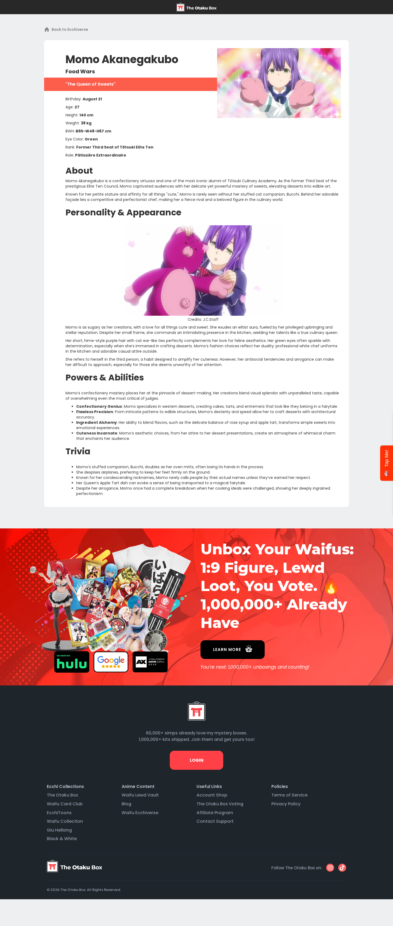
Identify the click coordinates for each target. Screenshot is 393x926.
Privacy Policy (285, 804)
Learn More (227, 649)
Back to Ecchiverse (70, 29)
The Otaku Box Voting (219, 804)
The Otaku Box (62, 795)
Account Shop (211, 795)
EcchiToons (59, 813)
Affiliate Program (214, 813)
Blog (126, 804)
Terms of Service (289, 795)
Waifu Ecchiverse (140, 813)
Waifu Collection (65, 821)
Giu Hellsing (59, 830)
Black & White (62, 839)
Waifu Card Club (65, 804)
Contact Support (215, 821)
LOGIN (196, 760)
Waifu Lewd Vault (140, 795)
